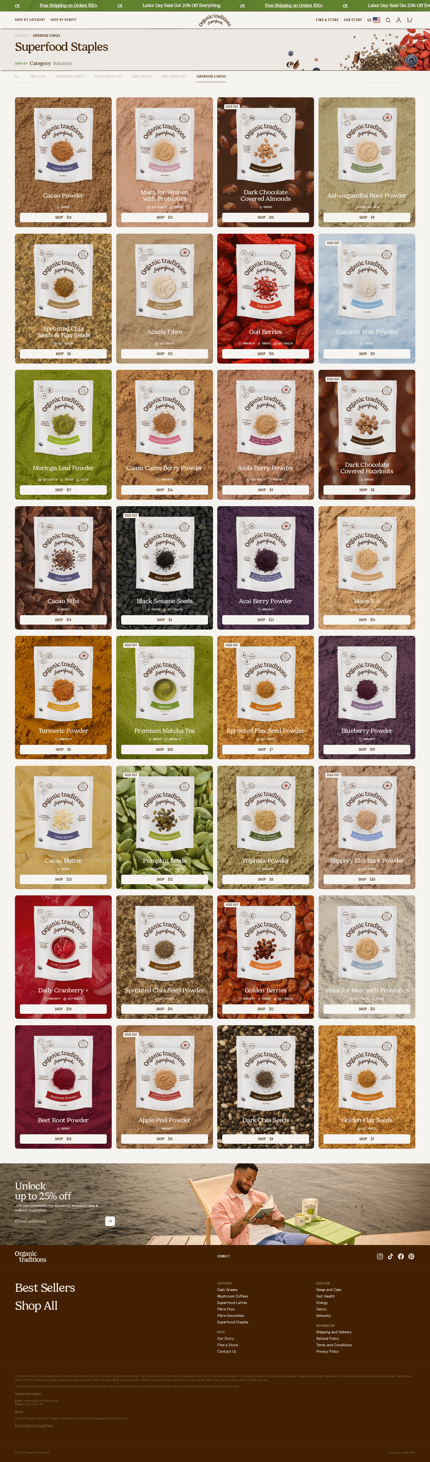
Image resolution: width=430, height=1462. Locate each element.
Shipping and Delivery (334, 1332)
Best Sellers (45, 1288)
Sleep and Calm (328, 1290)
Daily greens (142, 76)
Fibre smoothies (174, 76)
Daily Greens (227, 1290)
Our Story (225, 1339)
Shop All (36, 1306)
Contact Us (226, 1352)
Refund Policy (327, 1339)
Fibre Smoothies (230, 1316)
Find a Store (227, 1345)
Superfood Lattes (232, 1303)
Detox (321, 1309)
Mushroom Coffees (232, 1296)
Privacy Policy (327, 1352)
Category (22, 36)
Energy (322, 1303)
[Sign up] (110, 1221)
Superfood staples (211, 76)
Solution (62, 63)
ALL (17, 76)
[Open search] (388, 20)
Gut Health (325, 1296)
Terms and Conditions (334, 1345)
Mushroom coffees (70, 76)
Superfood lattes (108, 76)
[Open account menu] (398, 20)
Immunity (323, 1316)
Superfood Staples (232, 1322)
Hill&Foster (408, 1452)
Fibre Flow (38, 76)
